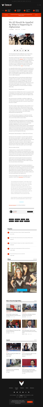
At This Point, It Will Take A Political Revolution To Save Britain (29, 315)
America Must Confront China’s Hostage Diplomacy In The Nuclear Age (13, 315)
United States (27, 221)
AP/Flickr (32, 45)
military (17, 221)
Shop (9, 259)
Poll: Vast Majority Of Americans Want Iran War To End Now (13, 331)
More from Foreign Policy (13, 301)
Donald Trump (17, 219)
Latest (8, 340)
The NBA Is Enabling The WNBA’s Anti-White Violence (13, 354)
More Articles (30, 211)
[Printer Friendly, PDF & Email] (28, 50)
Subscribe (29, 401)
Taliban (21, 221)
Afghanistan (11, 219)
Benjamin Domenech (12, 205)
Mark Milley (11, 221)
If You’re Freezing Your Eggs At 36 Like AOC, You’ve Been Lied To (29, 354)
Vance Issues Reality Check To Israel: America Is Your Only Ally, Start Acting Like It (29, 331)
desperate (21, 59)
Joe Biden (23, 219)
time (22, 65)
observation (21, 177)
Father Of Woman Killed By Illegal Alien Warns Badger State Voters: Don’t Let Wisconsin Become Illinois (29, 370)
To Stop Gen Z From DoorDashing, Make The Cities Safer (12, 370)
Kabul (27, 219)
